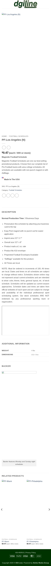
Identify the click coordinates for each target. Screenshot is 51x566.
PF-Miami (5, 541)
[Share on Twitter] (8, 195)
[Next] (49, 514)
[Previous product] (8, 147)
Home (4, 136)
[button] (3, 4)
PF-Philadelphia (33, 541)
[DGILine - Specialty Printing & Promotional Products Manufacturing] (25, 4)
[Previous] (1, 514)
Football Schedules (18, 136)
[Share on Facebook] (4, 195)
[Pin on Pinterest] (17, 195)
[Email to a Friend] (12, 195)
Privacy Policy (31, 552)
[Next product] (4, 147)
